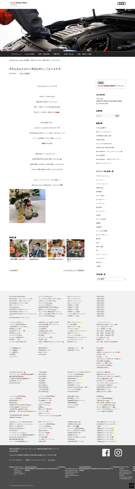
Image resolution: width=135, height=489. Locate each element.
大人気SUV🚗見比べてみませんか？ (19, 407)
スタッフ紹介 (100, 195)
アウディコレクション (103, 176)
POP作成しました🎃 (14, 328)
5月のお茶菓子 (42, 378)
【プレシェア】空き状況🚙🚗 (46, 316)
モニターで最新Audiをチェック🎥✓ (106, 407)
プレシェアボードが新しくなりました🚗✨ (50, 298)
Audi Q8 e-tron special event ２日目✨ (78, 387)
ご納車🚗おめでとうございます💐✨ (106, 441)
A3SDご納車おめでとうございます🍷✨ (107, 422)
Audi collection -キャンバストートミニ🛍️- (109, 151)
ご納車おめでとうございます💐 (105, 428)
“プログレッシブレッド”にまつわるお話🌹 (49, 415)
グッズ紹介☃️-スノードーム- (46, 439)
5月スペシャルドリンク (74, 303)
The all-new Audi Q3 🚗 (44, 398)
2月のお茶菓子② (43, 391)
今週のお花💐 (100, 139)
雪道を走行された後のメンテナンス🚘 (107, 324)
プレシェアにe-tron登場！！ (75, 389)
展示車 (98, 238)
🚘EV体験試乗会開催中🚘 (16, 376)
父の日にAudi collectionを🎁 (105, 147)
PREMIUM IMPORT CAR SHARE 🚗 (48, 307)
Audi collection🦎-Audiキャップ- (18, 311)
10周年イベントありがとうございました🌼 (20, 424)
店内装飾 (99, 191)
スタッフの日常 (24, 60)
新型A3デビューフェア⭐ (74, 383)
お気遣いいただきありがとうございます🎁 (108, 352)
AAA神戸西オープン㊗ (44, 350)
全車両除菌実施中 (72, 402)
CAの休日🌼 (14, 270)
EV (97, 250)
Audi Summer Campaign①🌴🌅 (18, 437)
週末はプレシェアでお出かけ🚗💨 (47, 309)
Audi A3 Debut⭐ (72, 380)
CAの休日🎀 (100, 348)
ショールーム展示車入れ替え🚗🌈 (106, 405)
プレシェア (99, 180)
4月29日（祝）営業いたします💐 (76, 437)
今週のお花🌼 (100, 309)
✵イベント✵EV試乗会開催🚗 (104, 398)
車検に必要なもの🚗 (73, 396)
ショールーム (100, 258)
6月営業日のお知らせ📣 (74, 424)
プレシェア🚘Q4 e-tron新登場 (105, 411)
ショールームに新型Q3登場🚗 (76, 374)
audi (97, 242)
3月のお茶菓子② (43, 387)
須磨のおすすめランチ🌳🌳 (104, 391)
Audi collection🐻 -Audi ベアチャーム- (48, 324)
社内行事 (99, 207)
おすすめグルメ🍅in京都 (103, 372)
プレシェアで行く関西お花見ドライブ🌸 (49, 311)
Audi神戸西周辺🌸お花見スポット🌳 (106, 387)
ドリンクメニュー (101, 184)
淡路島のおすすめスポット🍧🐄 (105, 374)
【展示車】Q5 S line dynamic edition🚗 (19, 405)
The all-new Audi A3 (73, 391)
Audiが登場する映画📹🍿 (103, 361)
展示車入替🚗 (13, 402)
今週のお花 (99, 188)
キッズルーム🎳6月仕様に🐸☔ (17, 341)
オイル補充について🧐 (103, 337)
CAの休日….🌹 (42, 339)
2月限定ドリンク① (73, 307)
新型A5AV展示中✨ (43, 348)
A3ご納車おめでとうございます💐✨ (106, 424)
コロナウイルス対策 (73, 405)
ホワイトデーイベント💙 (45, 337)
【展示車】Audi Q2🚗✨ (16, 417)
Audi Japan (51, 460)
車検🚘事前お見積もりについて (76, 400)
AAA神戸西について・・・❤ (17, 331)
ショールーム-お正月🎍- (15, 322)
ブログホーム (16, 54)
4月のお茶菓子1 (42, 385)
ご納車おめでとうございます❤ (105, 437)
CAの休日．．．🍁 (102, 356)
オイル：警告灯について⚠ (104, 328)
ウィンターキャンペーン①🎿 (17, 432)
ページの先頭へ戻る (131, 485)
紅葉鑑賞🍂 (100, 350)
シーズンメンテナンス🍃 (103, 322)
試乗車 (98, 223)
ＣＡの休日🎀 (42, 328)
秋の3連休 (41, 335)
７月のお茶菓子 (101, 128)
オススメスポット (101, 235)
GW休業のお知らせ (73, 435)
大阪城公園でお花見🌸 (103, 367)
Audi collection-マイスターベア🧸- (18, 303)
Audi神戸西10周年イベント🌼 (76, 441)
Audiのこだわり (42, 352)
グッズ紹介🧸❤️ (72, 324)
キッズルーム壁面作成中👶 (16, 337)
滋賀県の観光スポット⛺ (103, 389)
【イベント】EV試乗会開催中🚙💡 (18, 441)
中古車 (98, 215)
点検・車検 (99, 246)
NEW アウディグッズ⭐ (16, 305)
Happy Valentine (42, 430)
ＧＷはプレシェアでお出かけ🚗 (46, 301)
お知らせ (99, 262)
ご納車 (98, 266)
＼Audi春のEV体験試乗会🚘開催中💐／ (20, 378)
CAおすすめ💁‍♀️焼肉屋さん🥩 (104, 378)
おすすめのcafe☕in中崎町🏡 (104, 365)
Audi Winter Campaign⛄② (105, 333)
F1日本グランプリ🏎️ (44, 405)
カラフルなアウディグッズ (75, 339)
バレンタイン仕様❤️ (43, 432)
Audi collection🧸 (43, 326)
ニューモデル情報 (101, 231)
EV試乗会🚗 (100, 396)
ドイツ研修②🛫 (13, 350)
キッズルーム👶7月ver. (15, 335)
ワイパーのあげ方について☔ (104, 326)
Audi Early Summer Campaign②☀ (107, 341)
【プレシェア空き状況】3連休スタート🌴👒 (50, 314)
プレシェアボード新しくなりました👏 (107, 383)
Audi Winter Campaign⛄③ (105, 331)
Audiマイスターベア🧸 (74, 326)
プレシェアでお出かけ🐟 (104, 143)
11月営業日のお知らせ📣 (45, 331)
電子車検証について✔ (73, 398)
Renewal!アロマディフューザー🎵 (77, 337)
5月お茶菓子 (41, 380)
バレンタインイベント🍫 (45, 428)
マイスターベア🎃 (43, 411)
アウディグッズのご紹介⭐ (75, 335)
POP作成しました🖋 (14, 333)
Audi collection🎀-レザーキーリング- (19, 317)
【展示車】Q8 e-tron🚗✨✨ (104, 400)
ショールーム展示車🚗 (15, 398)
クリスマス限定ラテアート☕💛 (76, 314)
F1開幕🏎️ (41, 407)
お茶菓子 (99, 227)
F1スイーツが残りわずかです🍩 (76, 430)
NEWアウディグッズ (73, 333)
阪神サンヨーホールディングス (35, 460)
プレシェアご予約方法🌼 (45, 305)
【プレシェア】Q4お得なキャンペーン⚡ (108, 409)
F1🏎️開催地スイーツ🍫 (44, 400)
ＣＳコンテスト (13, 356)
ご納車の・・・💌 (101, 426)
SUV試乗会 (12, 354)
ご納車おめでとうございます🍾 (105, 432)
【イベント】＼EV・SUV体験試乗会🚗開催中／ (22, 374)
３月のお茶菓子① (43, 389)
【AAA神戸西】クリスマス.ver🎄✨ (18, 326)
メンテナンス (100, 203)
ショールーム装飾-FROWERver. (17, 324)
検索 (117, 116)
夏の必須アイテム (72, 341)
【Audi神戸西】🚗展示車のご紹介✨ (19, 409)
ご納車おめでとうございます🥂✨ (106, 435)
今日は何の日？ (72, 407)
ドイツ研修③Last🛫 (15, 348)
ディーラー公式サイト (16, 460)
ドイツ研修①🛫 (13, 352)
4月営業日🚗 (71, 439)
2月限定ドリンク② (73, 305)
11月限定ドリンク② (73, 316)
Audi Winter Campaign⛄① (105, 335)
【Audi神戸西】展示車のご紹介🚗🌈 (19, 415)
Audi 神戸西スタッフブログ (14, 5)
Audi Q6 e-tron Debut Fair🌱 (75, 376)
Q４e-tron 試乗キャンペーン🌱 (46, 333)
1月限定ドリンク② (73, 309)
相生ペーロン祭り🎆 (73, 426)
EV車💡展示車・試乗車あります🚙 (106, 402)
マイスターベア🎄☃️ (73, 328)
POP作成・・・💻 (14, 339)
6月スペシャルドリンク (103, 132)
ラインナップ (100, 211)
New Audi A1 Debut (14, 383)
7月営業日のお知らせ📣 (103, 135)
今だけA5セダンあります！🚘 (17, 372)
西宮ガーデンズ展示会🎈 (45, 409)
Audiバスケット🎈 (43, 435)
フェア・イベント (101, 254)
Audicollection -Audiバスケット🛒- (19, 309)
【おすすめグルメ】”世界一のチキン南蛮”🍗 (108, 359)
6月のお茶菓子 (101, 155)
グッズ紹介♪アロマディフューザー (77, 331)
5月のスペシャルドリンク (74, 301)
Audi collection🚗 (14, 307)
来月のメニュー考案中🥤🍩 (104, 363)
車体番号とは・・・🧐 (103, 339)
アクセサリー (100, 199)
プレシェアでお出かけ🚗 (45, 303)
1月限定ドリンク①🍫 (74, 311)
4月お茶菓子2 (42, 383)
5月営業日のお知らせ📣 (74, 432)
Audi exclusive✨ (43, 354)
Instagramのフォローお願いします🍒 (48, 322)
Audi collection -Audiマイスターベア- (108, 159)
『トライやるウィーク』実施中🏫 (73, 270)
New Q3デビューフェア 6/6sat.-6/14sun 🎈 (79, 372)
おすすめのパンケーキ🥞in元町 (105, 380)
